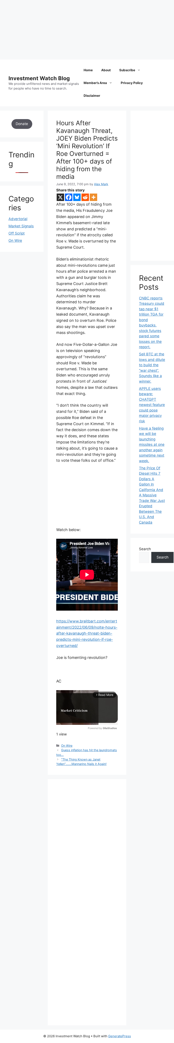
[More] (93, 197)
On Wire (66, 745)
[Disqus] (87, 846)
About (106, 70)
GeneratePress (119, 1036)
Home (88, 70)
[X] (60, 197)
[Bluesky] (77, 197)
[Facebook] (68, 197)
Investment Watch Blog (39, 78)
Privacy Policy (132, 83)
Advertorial (17, 219)
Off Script (16, 233)
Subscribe (127, 70)
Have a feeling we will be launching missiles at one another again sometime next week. (151, 444)
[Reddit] (85, 197)
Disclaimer (92, 96)
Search (145, 549)
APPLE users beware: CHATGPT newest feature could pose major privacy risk (152, 404)
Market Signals (21, 226)
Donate (22, 124)
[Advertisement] (87, 30)
